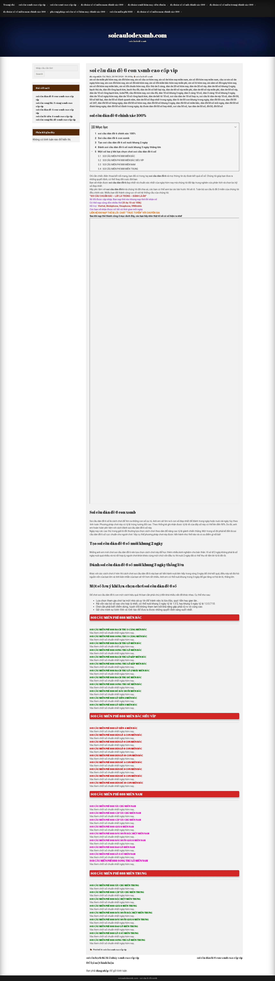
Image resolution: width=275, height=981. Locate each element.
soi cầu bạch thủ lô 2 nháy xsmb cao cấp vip (112, 958)
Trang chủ (9, 4)
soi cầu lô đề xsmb (144, 76)
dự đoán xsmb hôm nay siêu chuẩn (147, 4)
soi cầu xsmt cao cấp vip (63, 4)
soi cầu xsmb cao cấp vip (32, 4)
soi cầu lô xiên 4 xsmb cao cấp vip (54, 116)
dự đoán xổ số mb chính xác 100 (187, 4)
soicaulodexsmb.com (137, 35)
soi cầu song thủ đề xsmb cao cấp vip (56, 119)
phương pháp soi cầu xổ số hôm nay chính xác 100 (77, 11)
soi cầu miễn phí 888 (121, 11)
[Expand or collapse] (235, 127)
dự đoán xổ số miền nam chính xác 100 (102, 4)
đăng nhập (102, 970)
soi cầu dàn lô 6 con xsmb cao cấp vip (220, 958)
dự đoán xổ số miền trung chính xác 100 (231, 4)
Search (39, 74)
